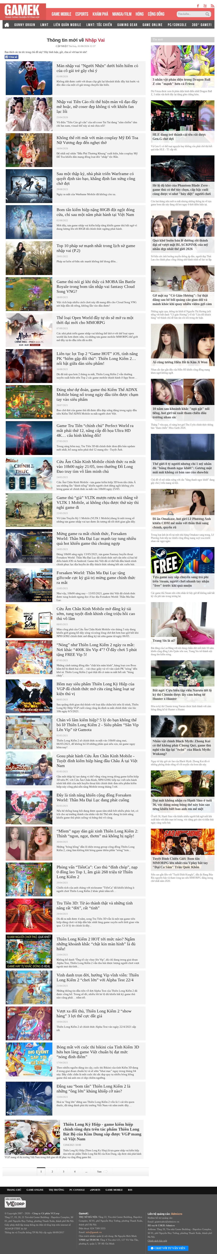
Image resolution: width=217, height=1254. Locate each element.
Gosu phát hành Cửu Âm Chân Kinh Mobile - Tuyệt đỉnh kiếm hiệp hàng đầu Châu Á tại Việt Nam (97, 761)
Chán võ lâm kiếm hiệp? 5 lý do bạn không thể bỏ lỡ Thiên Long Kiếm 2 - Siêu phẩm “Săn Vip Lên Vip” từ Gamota (98, 725)
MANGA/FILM (121, 13)
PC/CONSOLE (177, 24)
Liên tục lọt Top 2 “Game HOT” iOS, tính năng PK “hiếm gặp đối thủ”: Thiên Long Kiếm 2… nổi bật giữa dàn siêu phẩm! (97, 358)
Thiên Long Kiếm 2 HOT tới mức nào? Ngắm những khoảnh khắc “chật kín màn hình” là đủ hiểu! (96, 944)
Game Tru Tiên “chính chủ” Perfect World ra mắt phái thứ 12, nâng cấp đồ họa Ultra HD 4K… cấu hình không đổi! (95, 430)
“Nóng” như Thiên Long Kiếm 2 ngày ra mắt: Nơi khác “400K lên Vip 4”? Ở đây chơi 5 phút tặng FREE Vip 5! (97, 649)
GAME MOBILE (61, 13)
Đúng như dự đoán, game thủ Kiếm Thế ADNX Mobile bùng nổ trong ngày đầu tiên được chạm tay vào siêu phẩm (97, 394)
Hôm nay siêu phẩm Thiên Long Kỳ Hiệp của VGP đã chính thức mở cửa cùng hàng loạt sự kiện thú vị (95, 689)
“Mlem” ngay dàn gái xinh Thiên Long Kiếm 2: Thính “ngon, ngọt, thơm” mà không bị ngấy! (97, 833)
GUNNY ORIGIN (24, 24)
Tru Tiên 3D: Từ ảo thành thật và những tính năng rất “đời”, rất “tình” (95, 905)
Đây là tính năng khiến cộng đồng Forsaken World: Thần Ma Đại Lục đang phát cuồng (94, 797)
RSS (130, 1190)
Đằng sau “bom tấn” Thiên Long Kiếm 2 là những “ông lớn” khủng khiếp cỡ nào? (93, 1088)
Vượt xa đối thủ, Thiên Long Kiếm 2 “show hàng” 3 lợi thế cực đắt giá (94, 1013)
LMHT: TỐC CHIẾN (99, 24)
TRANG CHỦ (14, 1190)
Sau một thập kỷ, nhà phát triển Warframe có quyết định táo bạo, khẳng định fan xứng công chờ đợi (96, 178)
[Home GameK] (7, 24)
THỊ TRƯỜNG (56, 1190)
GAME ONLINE (153, 24)
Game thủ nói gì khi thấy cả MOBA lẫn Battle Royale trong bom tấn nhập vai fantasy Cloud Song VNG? (96, 286)
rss (212, 5)
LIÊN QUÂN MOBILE (67, 24)
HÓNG (140, 13)
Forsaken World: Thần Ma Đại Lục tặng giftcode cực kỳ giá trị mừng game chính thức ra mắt (96, 577)
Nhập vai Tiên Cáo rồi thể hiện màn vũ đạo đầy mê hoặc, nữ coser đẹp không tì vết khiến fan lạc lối (97, 106)
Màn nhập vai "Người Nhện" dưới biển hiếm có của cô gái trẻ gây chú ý (97, 68)
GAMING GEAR (127, 24)
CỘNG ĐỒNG (156, 13)
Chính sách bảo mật (157, 1240)
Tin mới (158, 39)
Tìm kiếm (208, 14)
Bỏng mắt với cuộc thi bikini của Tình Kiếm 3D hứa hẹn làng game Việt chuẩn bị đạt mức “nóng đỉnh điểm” (98, 1052)
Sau (99, 1171)
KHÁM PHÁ (100, 13)
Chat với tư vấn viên (169, 1248)
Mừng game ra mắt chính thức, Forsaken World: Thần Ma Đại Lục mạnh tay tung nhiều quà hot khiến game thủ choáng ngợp (96, 538)
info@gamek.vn (94, 1232)
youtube (205, 5)
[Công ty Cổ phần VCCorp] (15, 1202)
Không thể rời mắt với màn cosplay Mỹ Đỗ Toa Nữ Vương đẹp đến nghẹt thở (97, 140)
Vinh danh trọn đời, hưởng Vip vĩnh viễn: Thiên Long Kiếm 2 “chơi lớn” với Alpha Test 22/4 (98, 977)
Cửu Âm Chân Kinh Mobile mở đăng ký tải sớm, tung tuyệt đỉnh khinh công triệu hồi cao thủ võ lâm (96, 613)
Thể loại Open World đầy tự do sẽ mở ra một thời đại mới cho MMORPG (95, 320)
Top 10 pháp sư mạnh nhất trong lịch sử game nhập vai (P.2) (96, 248)
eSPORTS (81, 13)
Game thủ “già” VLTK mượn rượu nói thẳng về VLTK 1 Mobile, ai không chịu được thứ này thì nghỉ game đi (98, 502)
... (86, 1171)
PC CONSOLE (77, 1190)
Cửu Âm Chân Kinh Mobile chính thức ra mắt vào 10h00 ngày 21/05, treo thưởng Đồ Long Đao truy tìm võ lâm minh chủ (96, 466)
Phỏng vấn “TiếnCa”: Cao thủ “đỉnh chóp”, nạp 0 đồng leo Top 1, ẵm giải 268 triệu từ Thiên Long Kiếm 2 (97, 872)
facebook (198, 5)
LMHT (44, 24)
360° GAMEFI (202, 24)
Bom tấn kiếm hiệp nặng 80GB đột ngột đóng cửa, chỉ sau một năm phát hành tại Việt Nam (96, 212)
